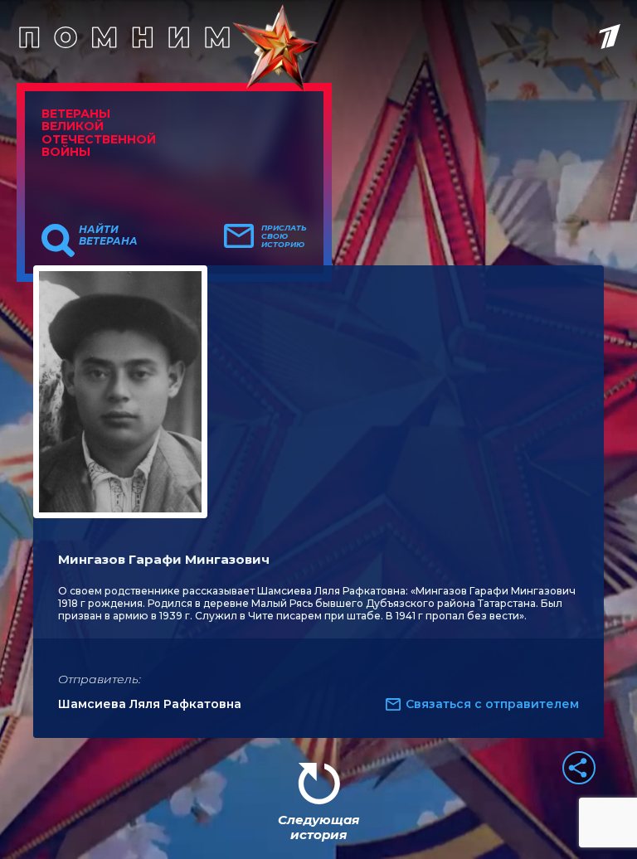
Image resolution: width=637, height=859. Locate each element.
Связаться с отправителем (492, 703)
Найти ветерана (108, 235)
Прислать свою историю (284, 236)
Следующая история (318, 827)
